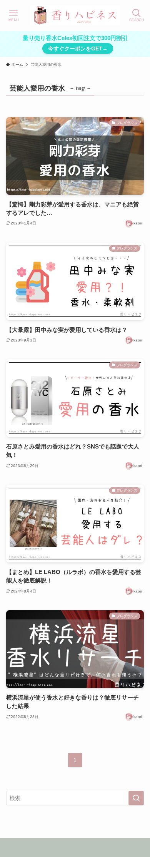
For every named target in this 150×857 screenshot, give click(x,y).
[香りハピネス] (75, 15)
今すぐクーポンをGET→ (78, 48)
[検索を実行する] (136, 798)
